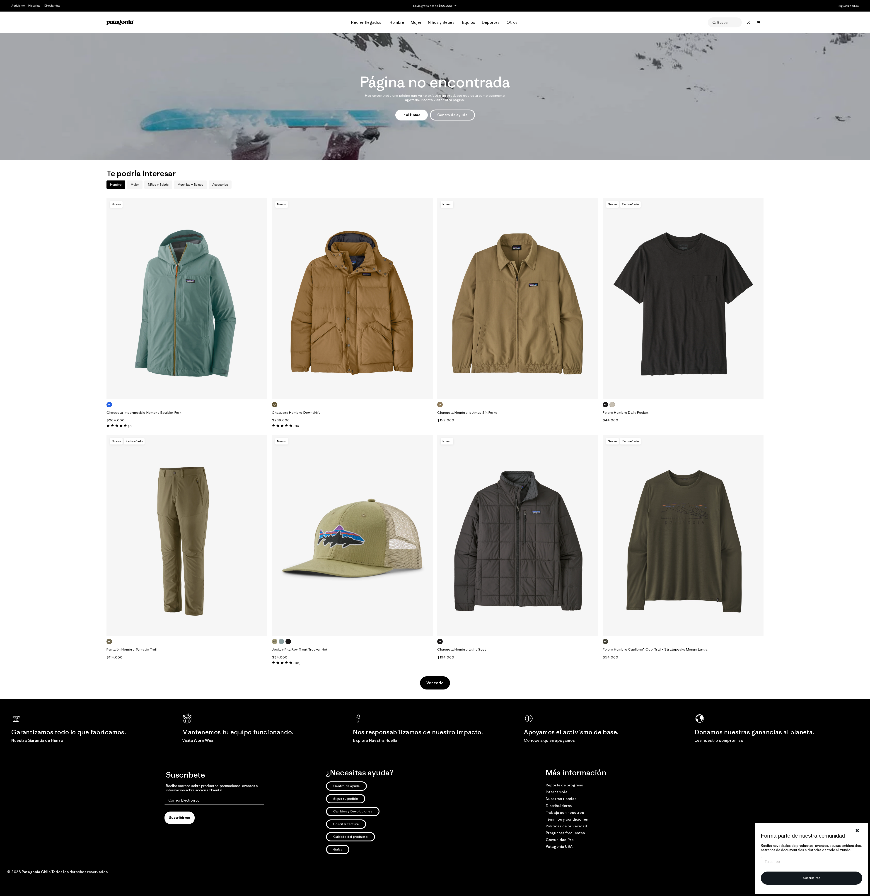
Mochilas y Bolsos (190, 184)
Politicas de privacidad (566, 826)
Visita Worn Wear (198, 740)
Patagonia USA (559, 846)
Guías (337, 849)
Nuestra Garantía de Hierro (37, 740)
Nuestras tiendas (561, 798)
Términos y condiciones (567, 819)
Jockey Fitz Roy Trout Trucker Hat (300, 649)
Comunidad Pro (560, 839)
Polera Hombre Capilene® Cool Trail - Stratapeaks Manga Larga (655, 649)
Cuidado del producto (350, 837)
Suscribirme (179, 818)
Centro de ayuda (452, 115)
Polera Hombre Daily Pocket (626, 412)
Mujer (135, 184)
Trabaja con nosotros (565, 812)
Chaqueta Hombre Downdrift (296, 412)
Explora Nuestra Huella (375, 740)
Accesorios (220, 184)
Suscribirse (811, 878)
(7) (130, 426)
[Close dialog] (857, 830)
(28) (296, 426)
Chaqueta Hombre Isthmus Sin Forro (467, 412)
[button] (367, 22)
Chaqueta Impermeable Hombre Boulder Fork (144, 412)
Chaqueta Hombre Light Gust (461, 649)
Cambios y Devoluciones (352, 811)
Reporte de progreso (564, 785)
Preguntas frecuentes (565, 833)
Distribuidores (559, 805)
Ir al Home (411, 115)
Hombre (116, 184)
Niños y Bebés (158, 184)
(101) (296, 663)
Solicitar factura (346, 824)
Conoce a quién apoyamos (549, 740)
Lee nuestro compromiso (719, 740)
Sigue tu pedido (345, 799)
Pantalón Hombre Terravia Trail (131, 649)
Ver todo (435, 682)
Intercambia (557, 792)
